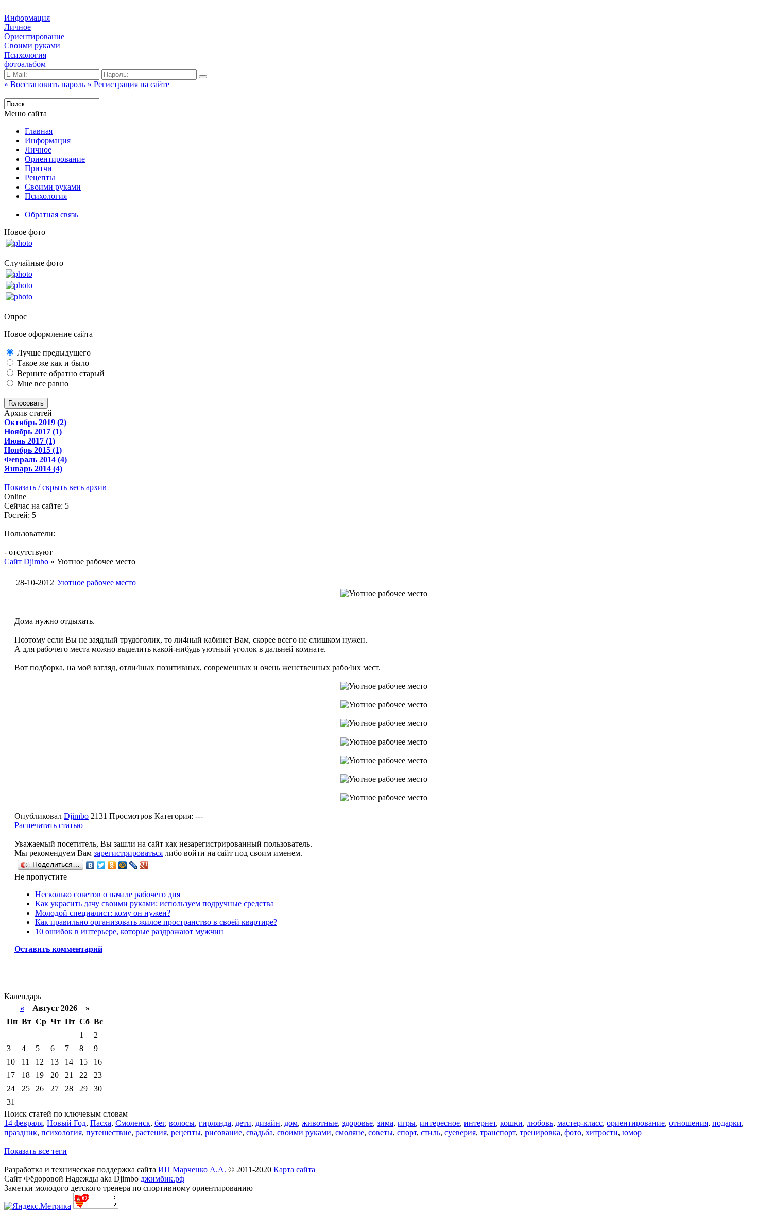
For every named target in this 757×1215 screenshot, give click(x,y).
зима (385, 1123)
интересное (440, 1123)
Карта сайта (294, 1169)
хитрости (602, 1132)
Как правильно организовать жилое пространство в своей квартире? (156, 922)
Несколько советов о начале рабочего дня (107, 894)
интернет (480, 1123)
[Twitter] (101, 865)
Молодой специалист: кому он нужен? (102, 912)
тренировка (540, 1132)
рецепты (186, 1132)
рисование (223, 1132)
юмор (632, 1132)
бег (159, 1123)
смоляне (349, 1132)
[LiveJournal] (133, 865)
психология (61, 1132)
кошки (511, 1123)
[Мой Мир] (122, 865)
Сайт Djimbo (26, 561)
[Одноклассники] (112, 865)
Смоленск (132, 1123)
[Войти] (203, 76)
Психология (25, 54)
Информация (27, 17)
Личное (17, 27)
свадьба (259, 1132)
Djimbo (76, 816)
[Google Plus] (144, 865)
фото (572, 1132)
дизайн (267, 1123)
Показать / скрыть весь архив (55, 487)
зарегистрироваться (128, 853)
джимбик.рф (162, 1178)
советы (380, 1132)
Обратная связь (51, 214)
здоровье (357, 1123)
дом (291, 1123)
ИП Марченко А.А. (192, 1169)
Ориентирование (34, 36)
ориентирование (636, 1123)
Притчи (38, 168)
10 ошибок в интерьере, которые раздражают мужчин (129, 931)
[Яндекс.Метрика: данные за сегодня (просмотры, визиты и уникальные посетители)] (37, 1206)
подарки (727, 1123)
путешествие (108, 1132)
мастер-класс (580, 1123)
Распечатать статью (48, 825)
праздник (20, 1132)
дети (243, 1123)
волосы (182, 1123)
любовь (540, 1123)
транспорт (497, 1132)
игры (407, 1123)
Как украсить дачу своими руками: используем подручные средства (154, 903)
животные (320, 1123)
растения (151, 1132)
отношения (688, 1123)
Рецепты (40, 177)
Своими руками (32, 45)
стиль (430, 1132)
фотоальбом (25, 64)
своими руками (304, 1132)
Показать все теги (35, 1150)
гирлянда (215, 1123)
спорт (407, 1132)
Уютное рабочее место (96, 582)
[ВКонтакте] (90, 865)
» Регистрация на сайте (128, 84)
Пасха (100, 1123)
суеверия (460, 1132)
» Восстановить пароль (44, 84)
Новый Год (66, 1123)
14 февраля (23, 1123)
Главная (39, 131)
